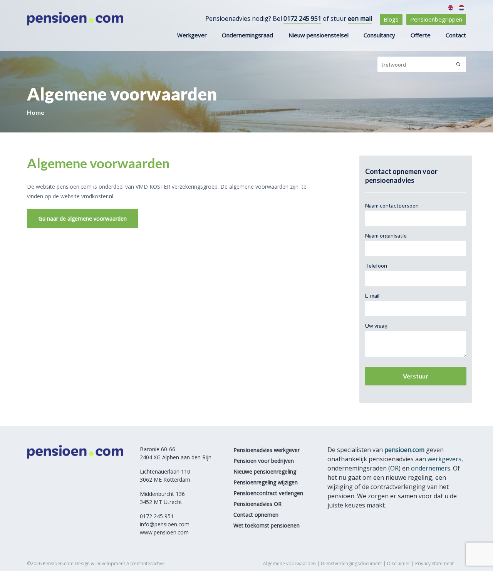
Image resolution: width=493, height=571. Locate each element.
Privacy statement (434, 563)
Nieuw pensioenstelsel (318, 35)
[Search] (458, 64)
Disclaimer (398, 563)
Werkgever (192, 35)
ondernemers (430, 468)
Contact (456, 35)
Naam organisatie (386, 235)
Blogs (391, 19)
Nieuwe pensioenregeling (264, 471)
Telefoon (376, 265)
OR (394, 468)
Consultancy (379, 35)
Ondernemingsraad (247, 35)
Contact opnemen (255, 514)
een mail (360, 18)
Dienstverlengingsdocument (351, 563)
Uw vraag (376, 325)
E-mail (372, 295)
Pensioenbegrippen (436, 19)
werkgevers (444, 459)
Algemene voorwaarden (289, 563)
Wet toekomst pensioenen (266, 525)
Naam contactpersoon (392, 205)
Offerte (421, 35)
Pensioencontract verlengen (268, 493)
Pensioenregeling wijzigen (265, 482)
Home (35, 112)
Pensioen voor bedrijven (263, 460)
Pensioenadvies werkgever (266, 450)
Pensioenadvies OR (257, 503)
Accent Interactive (145, 563)
